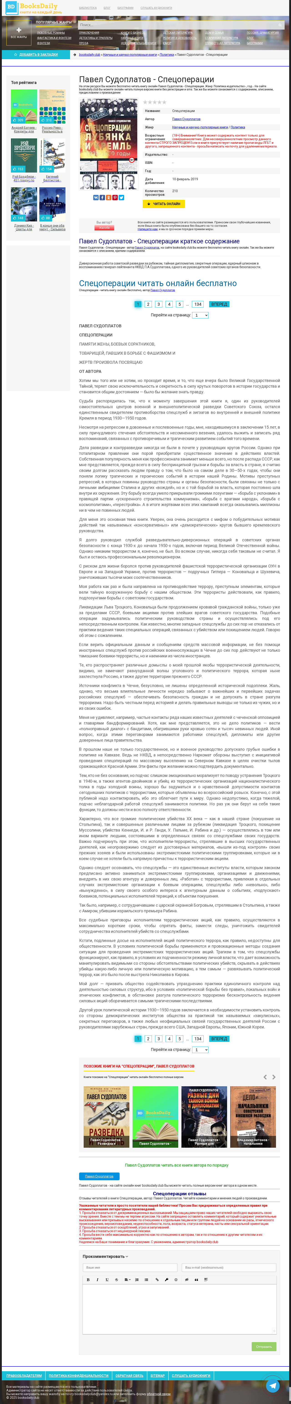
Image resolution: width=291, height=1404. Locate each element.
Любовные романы (51, 32)
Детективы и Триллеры (96, 38)
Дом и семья (214, 32)
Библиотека (88, 8)
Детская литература (178, 32)
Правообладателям (24, 1376)
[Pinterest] (115, 197)
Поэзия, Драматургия (263, 32)
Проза (83, 43)
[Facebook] (102, 197)
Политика (238, 127)
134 (197, 304)
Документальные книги (138, 43)
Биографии (125, 8)
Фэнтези (43, 43)
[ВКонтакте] (96, 197)
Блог (107, 8)
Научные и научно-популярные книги (200, 127)
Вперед (219, 304)
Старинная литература (221, 38)
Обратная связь (129, 1376)
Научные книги (132, 38)
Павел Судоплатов (186, 119)
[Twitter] (121, 197)
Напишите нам (148, 229)
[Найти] (280, 25)
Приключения (89, 32)
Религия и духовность (179, 38)
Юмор (167, 43)
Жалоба (104, 227)
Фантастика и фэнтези (54, 38)
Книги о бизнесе (133, 32)
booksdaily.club (36, 8)
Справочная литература (222, 43)
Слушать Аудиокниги (156, 8)
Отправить (264, 1346)
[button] (88, 1279)
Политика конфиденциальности (78, 1376)
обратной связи (159, 1394)
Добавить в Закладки (38, 54)
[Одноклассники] (108, 197)
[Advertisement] (38, 318)
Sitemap (158, 1376)
